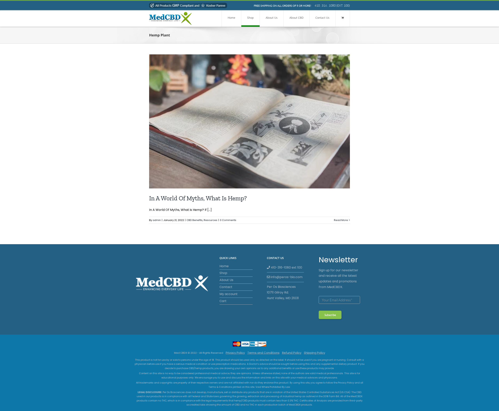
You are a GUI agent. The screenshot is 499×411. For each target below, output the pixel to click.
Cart (222, 301)
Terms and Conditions (263, 353)
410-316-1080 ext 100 (286, 267)
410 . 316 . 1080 (325, 5)
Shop (223, 273)
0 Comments (228, 220)
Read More (341, 220)
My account (228, 294)
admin (157, 220)
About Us (226, 280)
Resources (210, 220)
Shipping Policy (314, 353)
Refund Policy (291, 353)
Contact (225, 287)
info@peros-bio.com (286, 277)
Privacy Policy (235, 353)
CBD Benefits (195, 220)
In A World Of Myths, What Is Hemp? (198, 198)
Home (224, 266)
